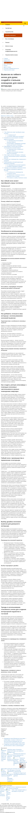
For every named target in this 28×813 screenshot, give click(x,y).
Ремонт (7, 42)
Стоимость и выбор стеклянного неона (17, 177)
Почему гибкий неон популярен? (15, 136)
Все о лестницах (9, 39)
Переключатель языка (11, 55)
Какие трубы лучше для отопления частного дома (13, 768)
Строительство (9, 31)
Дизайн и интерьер (10, 35)
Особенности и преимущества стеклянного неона (15, 172)
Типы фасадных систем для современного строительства (14, 770)
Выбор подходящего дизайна (14, 166)
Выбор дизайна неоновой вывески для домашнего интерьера (13, 162)
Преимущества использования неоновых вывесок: (15, 141)
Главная (7, 24)
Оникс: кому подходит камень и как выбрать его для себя (19, 790)
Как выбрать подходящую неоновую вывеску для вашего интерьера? (16, 144)
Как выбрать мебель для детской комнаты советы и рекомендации (14, 744)
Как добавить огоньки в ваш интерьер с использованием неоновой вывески (13, 147)
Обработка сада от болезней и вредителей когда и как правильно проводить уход (15, 751)
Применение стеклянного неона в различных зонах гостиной (16, 175)
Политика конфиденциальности (11, 50)
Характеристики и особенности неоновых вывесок (15, 149)
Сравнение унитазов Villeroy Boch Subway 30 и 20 (23, 760)
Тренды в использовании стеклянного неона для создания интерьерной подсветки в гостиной (15, 169)
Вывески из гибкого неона (7, 115)
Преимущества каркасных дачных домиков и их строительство (19, 755)
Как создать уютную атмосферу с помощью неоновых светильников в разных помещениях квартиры (15, 156)
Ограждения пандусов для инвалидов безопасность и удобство (19, 774)
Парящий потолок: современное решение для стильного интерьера (16, 787)
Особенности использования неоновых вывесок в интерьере (13, 138)
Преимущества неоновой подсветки (16, 165)
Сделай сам (8, 28)
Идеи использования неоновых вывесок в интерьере (15, 152)
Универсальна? (11, 135)
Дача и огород (9, 46)
